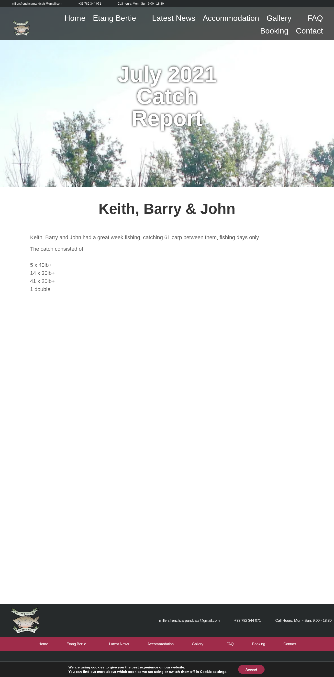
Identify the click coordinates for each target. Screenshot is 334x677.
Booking (274, 30)
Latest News (173, 18)
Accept (251, 669)
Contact (309, 30)
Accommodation (231, 18)
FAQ (315, 18)
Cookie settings (213, 672)
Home (75, 18)
